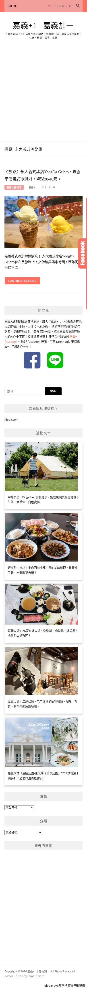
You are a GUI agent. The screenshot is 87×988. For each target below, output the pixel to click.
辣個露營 (25, 378)
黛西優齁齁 (11, 378)
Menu (12, 6)
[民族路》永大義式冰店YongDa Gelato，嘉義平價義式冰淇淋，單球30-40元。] (43, 222)
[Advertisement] (43, 96)
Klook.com (11, 420)
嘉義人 (32, 187)
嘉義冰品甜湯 (14, 187)
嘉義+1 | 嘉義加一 (43, 26)
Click (82, 253)
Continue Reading (22, 280)
